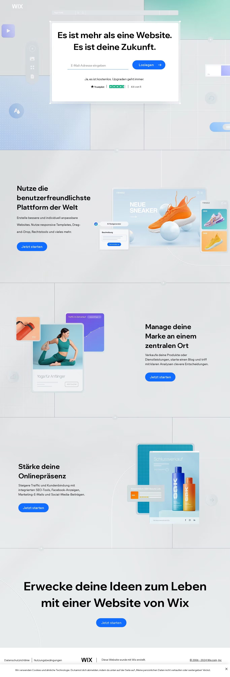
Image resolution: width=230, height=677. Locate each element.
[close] (226, 669)
